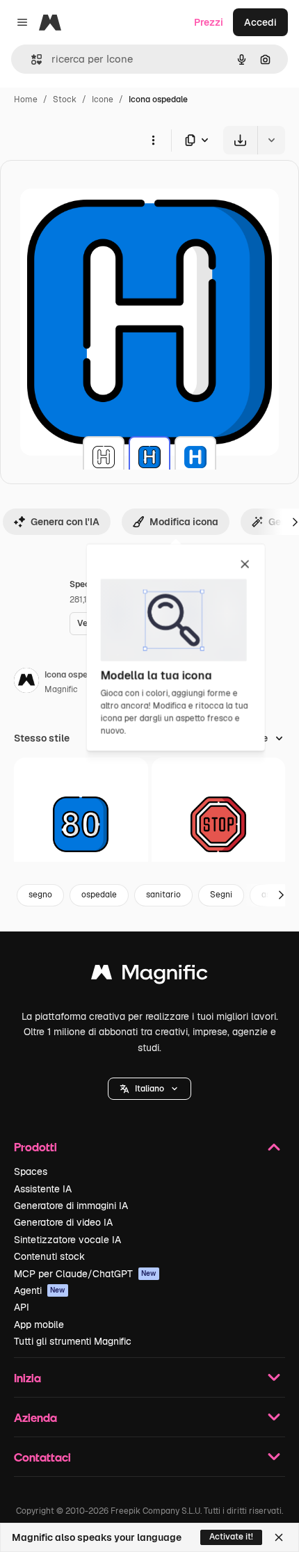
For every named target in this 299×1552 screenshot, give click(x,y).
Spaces (30, 1171)
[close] (245, 565)
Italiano (149, 1088)
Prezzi (208, 22)
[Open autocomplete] (31, 59)
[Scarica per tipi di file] (197, 140)
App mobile (39, 1324)
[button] (149, 1089)
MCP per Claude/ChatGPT (85, 1273)
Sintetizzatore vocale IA (67, 1239)
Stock (64, 99)
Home (26, 99)
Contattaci (42, 1457)
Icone (102, 99)
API (21, 1307)
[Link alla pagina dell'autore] (26, 682)
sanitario (163, 894)
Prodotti (35, 1146)
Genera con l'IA (65, 521)
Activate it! (231, 1536)
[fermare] (219, 825)
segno (40, 894)
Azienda (35, 1417)
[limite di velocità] (81, 825)
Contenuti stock (49, 1256)
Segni (221, 894)
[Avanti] (280, 895)
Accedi (260, 22)
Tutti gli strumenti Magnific (72, 1341)
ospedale (99, 894)
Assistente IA (43, 1189)
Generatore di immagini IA (71, 1205)
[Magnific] (149, 975)
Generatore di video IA (63, 1222)
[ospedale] (103, 457)
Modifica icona (184, 521)
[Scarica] (240, 140)
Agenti (39, 1290)
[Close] (278, 1537)
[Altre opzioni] (153, 140)
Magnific (61, 689)
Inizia (27, 1377)
